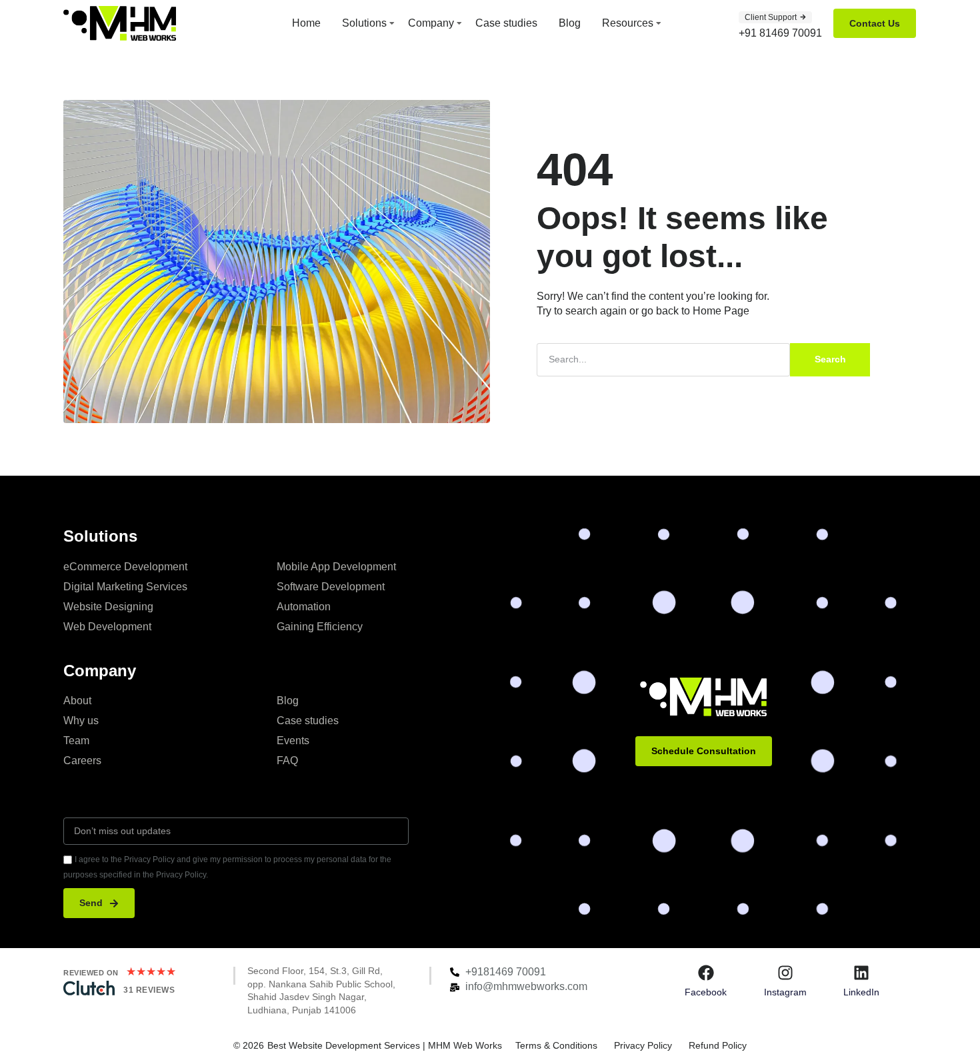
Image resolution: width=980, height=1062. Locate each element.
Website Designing (108, 606)
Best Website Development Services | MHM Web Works (384, 1045)
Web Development (107, 626)
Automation (304, 606)
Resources (627, 23)
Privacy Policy (643, 1045)
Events (293, 740)
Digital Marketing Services (125, 586)
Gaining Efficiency (320, 626)
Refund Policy (718, 1045)
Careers (82, 760)
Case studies (506, 23)
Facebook (706, 992)
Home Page (721, 310)
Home (306, 23)
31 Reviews (149, 990)
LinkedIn (861, 992)
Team (76, 740)
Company (431, 23)
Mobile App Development (336, 566)
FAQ (287, 760)
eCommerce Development (125, 566)
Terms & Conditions (556, 1045)
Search (830, 359)
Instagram (785, 992)
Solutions (364, 23)
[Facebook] (706, 973)
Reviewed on (91, 973)
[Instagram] (785, 973)
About (77, 700)
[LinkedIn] (861, 973)
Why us (81, 720)
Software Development (331, 586)
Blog (570, 23)
